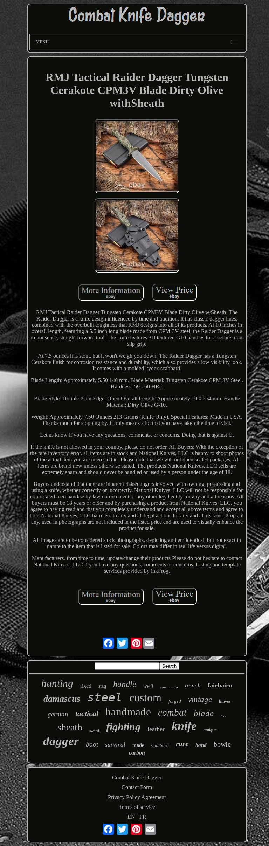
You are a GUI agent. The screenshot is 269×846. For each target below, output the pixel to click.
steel (104, 697)
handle (124, 684)
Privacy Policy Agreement (137, 797)
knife (184, 726)
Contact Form (137, 787)
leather (156, 728)
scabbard (160, 745)
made (138, 745)
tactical (86, 713)
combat (172, 712)
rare (182, 744)
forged (174, 701)
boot (92, 744)
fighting (123, 726)
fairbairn (220, 685)
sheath (69, 727)
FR (142, 817)
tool (223, 716)
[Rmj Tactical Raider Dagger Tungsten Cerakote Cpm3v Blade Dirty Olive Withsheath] (137, 157)
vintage (200, 699)
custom (145, 697)
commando (169, 687)
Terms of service (137, 807)
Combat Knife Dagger (136, 777)
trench (193, 685)
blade (204, 713)
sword (94, 731)
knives (224, 701)
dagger (61, 741)
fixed (85, 686)
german (58, 714)
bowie (222, 744)
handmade (128, 712)
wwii (148, 686)
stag (102, 686)
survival (115, 744)
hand (201, 745)
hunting (57, 683)
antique (210, 730)
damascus (61, 699)
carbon (137, 753)
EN (131, 817)
